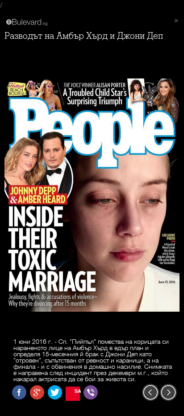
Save (77, 390)
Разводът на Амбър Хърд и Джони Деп (83, 36)
